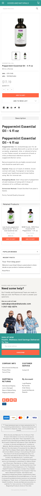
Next (37, 204)
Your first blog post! (11, 261)
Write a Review (7, 69)
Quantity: (5, 86)
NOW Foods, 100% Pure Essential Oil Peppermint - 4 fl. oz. (30, 228)
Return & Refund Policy (9, 390)
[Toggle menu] (3, 3)
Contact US (25, 370)
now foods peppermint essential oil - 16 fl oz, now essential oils (11, 228)
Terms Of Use (6, 372)
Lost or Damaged (7, 388)
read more (6, 270)
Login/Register (26, 383)
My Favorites (26, 385)
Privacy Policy (6, 370)
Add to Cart (10, 239)
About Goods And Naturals (10, 367)
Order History (26, 388)
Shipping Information (8, 392)
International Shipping (8, 386)
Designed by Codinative (19, 490)
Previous (35, 204)
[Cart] (39, 2)
